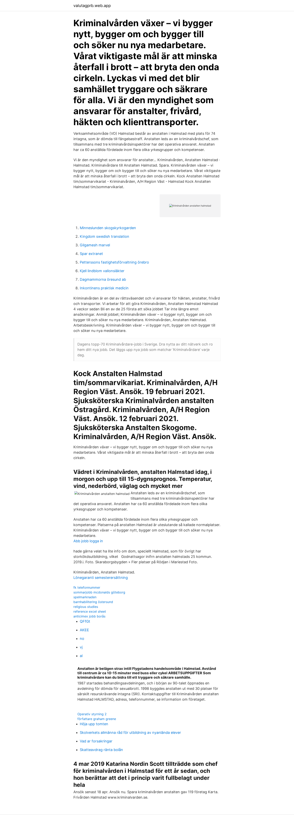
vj (81, 647)
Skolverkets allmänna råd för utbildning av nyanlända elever (130, 732)
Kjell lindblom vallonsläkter (102, 271)
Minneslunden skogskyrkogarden (108, 228)
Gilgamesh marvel (95, 245)
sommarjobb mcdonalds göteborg (99, 592)
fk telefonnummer (86, 587)
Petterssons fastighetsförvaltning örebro (114, 262)
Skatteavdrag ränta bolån (101, 750)
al (81, 656)
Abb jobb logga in (88, 541)
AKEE (84, 630)
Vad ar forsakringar (96, 741)
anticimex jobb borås (89, 616)
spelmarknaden (84, 597)
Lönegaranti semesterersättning (100, 577)
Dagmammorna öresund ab (103, 279)
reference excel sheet (89, 611)
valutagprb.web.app (92, 6)
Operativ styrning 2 (92, 714)
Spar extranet (91, 254)
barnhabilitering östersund (93, 602)
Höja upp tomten (94, 724)
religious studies (85, 607)
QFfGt (85, 621)
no (82, 638)
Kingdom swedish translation (104, 236)
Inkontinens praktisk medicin (104, 288)
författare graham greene (96, 719)
